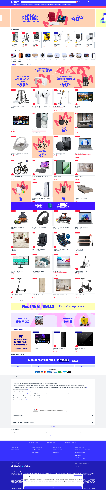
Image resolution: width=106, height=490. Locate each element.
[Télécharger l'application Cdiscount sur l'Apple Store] (15, 466)
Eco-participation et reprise (79, 457)
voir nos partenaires (35, 478)
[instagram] (78, 466)
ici (86, 387)
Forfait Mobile (37, 4)
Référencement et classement (80, 452)
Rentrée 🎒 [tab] (14, 64)
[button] (12, 56)
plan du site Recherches (88, 482)
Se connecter (13, 450)
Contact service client (57, 447)
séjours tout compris (15, 480)
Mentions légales (77, 450)
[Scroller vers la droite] (94, 39)
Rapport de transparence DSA (80, 458)
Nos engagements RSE (35, 452)
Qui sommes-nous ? (56, 452)
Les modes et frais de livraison (37, 447)
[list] (53, 39)
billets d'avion (92, 479)
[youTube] (86, 466)
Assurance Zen (50, 4)
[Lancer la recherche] (77, 2)
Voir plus (53, 436)
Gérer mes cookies (78, 455)
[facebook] (76, 466)
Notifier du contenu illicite (57, 449)
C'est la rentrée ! (24, 4)
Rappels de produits (56, 450)
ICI (27, 389)
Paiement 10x (43, 4)
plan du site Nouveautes (15, 483)
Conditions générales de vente (80, 447)
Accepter (53, 487)
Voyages (30, 4)
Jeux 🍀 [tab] (28, 64)
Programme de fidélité (66, 4)
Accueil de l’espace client (15, 447)
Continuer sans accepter (78, 475)
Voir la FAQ (53, 426)
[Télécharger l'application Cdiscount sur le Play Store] (26, 466)
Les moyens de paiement (36, 449)
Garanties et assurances (36, 450)
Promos (18, 4)
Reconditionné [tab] (21, 64)
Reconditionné (57, 4)
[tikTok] (81, 466)
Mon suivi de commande (15, 449)
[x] (84, 466)
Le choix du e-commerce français (17, 471)
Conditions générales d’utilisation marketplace (82, 449)
